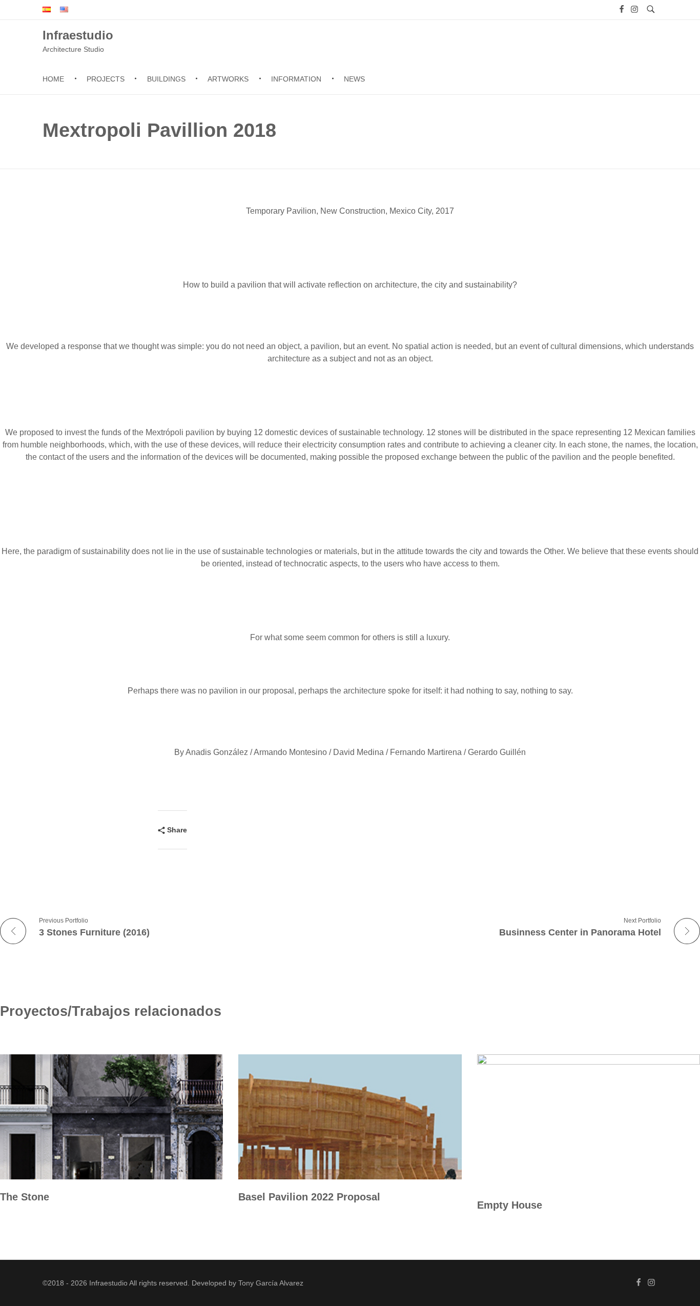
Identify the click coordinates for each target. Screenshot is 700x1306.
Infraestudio (78, 35)
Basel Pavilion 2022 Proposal (309, 1196)
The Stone (24, 1196)
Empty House (509, 1205)
